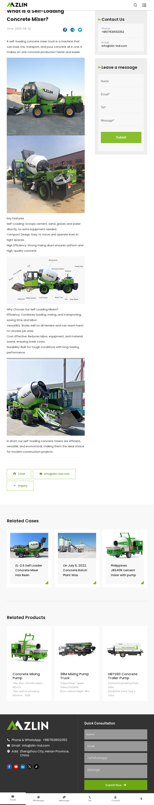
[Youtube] (16, 766)
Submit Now (113, 785)
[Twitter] (29, 766)
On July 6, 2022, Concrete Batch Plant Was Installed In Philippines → (75, 570)
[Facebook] (9, 766)
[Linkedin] (22, 766)
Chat (19, 474)
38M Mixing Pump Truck (74, 676)
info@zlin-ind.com (54, 474)
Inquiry (20, 486)
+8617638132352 (113, 32)
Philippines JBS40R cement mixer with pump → (123, 570)
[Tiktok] (36, 766)
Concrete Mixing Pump (26, 676)
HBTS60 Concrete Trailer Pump (122, 676)
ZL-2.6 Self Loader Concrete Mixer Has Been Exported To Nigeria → (28, 570)
